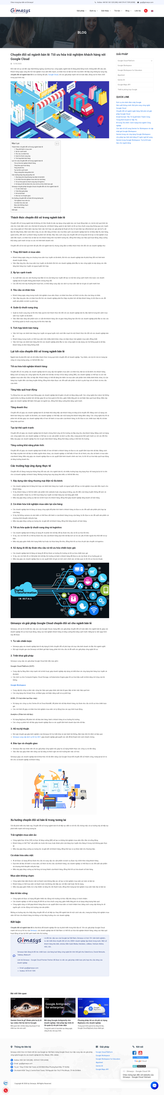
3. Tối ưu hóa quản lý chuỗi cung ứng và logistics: (29, 182)
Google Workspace (125, 65)
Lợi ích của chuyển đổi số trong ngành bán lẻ (27, 161)
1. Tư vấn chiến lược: (20, 189)
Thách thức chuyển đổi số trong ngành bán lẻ (27, 147)
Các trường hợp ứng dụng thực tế (23, 175)
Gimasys (33, 930)
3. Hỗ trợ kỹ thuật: (19, 193)
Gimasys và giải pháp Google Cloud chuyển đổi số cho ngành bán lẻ (35, 186)
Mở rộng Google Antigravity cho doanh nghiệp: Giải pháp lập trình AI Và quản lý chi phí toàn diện (59, 1022)
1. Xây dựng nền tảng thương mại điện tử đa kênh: (29, 177)
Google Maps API (124, 85)
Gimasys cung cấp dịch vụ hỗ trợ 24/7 (27, 737)
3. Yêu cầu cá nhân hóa (21, 154)
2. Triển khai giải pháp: (21, 191)
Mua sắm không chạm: (21, 205)
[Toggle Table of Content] (55, 144)
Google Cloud (53, 75)
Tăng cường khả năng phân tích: (24, 172)
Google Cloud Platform (126, 61)
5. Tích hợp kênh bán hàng (22, 158)
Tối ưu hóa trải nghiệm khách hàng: (25, 163)
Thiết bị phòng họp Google (127, 90)
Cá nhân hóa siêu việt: (21, 203)
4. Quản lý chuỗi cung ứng (22, 156)
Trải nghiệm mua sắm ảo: (22, 200)
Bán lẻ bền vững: (19, 207)
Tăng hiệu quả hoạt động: (22, 165)
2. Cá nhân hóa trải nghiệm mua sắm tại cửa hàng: (30, 179)
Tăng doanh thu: (19, 168)
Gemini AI (121, 80)
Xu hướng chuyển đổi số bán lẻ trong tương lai (27, 198)
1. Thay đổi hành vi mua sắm (23, 149)
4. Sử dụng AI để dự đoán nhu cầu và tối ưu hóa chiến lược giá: (33, 184)
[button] (145, 11)
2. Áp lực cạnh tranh (20, 151)
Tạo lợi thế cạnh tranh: (21, 170)
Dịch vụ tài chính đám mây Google (128, 102)
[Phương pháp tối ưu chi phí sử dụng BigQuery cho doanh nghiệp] (93, 1008)
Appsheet (121, 75)
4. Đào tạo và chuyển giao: (22, 196)
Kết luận (14, 210)
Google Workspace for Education (130, 70)
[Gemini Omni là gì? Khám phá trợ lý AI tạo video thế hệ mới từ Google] (26, 1008)
